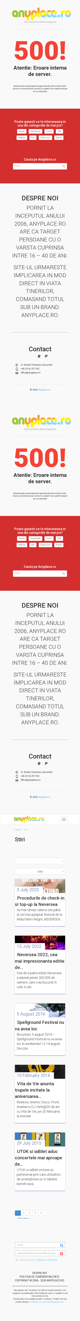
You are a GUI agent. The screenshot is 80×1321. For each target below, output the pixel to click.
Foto (59, 131)
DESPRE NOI (39, 1273)
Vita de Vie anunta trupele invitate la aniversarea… (34, 1090)
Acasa (22, 131)
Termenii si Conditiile (47, 1260)
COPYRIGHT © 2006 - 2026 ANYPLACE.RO (39, 1280)
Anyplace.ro (44, 389)
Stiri (33, 138)
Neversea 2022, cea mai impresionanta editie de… (39, 961)
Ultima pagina (23, 1218)
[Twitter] (46, 356)
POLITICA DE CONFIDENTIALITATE (39, 1276)
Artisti (59, 138)
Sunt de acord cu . (38, 1260)
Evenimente (35, 131)
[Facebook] (39, 356)
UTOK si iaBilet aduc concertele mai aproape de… (38, 1158)
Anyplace (41, 13)
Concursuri (45, 138)
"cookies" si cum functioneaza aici (46, 1302)
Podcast (21, 138)
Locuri (49, 131)
